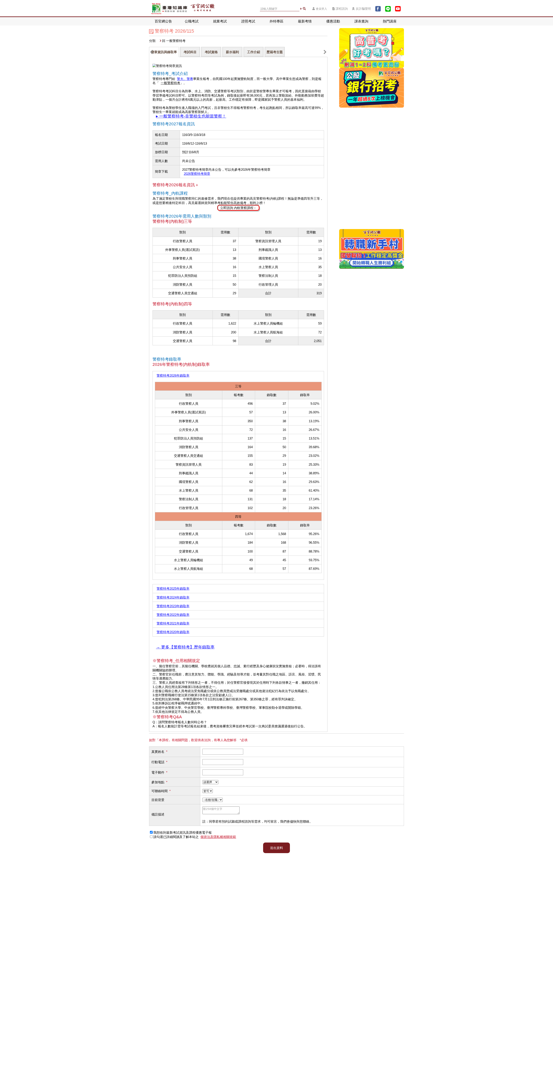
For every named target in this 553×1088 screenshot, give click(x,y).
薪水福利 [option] (232, 52)
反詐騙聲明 (363, 8)
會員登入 (321, 8)
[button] (151, 52)
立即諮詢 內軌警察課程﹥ (238, 208)
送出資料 (276, 848)
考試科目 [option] (190, 52)
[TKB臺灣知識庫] (169, 8)
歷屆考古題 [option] (275, 52)
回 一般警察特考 (174, 41)
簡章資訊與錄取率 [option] (164, 52)
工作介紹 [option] (253, 52)
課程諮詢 (342, 8)
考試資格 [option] (211, 52)
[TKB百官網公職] (202, 9)
